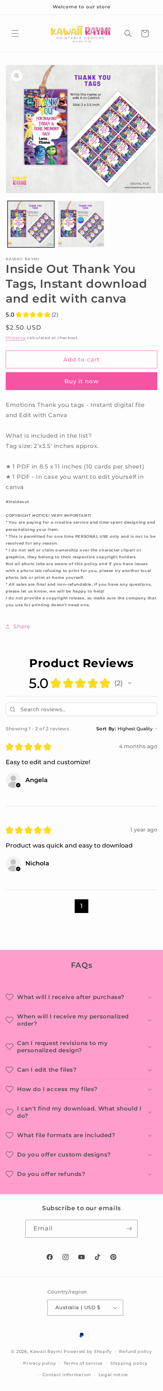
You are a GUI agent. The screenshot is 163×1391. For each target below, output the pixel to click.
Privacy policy (39, 1363)
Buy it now (81, 381)
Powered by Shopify (88, 1351)
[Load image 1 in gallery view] (31, 224)
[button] (15, 33)
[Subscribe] (129, 1229)
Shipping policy (128, 1363)
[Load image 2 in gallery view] (81, 224)
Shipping (16, 337)
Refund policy (135, 1351)
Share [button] (21, 626)
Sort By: (106, 728)
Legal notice (113, 1374)
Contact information (66, 1374)
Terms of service (83, 1363)
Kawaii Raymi (46, 1351)
